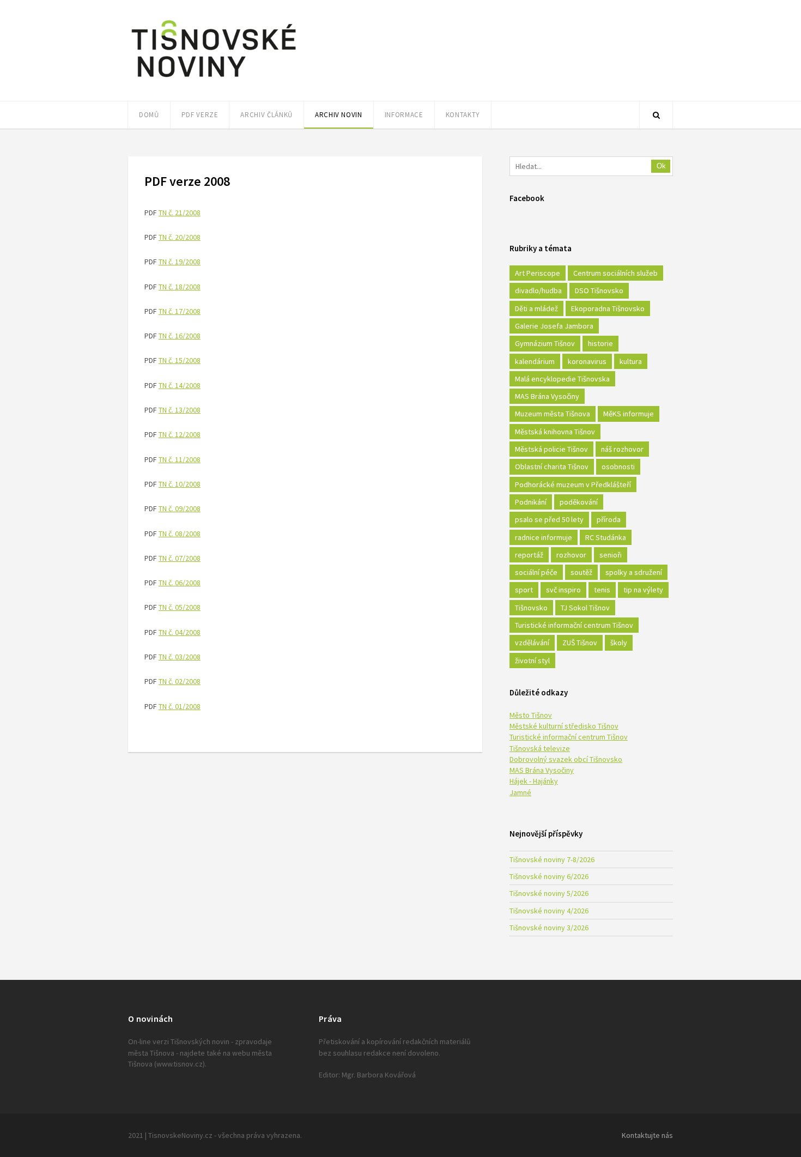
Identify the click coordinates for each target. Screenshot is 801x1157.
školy (618, 642)
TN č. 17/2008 (180, 311)
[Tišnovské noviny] (213, 79)
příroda (609, 519)
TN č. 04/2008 (180, 632)
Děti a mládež (536, 308)
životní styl (532, 660)
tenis (602, 590)
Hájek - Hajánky (533, 781)
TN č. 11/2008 (180, 459)
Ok (661, 166)
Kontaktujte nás (647, 1135)
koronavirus (587, 361)
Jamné (520, 792)
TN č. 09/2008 (180, 508)
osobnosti (618, 466)
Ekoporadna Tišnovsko (608, 308)
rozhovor (571, 555)
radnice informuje (543, 537)
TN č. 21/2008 (180, 212)
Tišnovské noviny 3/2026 (548, 927)
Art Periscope (537, 273)
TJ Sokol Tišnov (585, 608)
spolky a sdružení (633, 572)
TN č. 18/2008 (180, 287)
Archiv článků (266, 114)
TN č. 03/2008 (180, 657)
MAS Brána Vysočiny (547, 396)
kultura (631, 361)
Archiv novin (338, 114)
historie (600, 343)
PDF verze (200, 114)
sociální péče (536, 572)
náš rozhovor (622, 449)
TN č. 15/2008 (180, 360)
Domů (149, 114)
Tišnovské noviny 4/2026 (548, 911)
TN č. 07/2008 (180, 558)
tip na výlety (643, 590)
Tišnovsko (531, 608)
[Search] (656, 115)
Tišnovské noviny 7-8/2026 (551, 859)
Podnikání (531, 502)
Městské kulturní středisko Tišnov (563, 726)
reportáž (529, 555)
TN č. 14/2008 (180, 385)
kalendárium (535, 361)
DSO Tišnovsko (599, 290)
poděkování (579, 502)
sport (524, 590)
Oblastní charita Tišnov (551, 466)
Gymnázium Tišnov (545, 343)
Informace (404, 114)
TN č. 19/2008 (180, 261)
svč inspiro (563, 590)
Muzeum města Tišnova (552, 414)
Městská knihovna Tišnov (555, 432)
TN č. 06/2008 (180, 582)
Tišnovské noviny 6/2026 (548, 876)
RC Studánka (605, 537)
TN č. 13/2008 (180, 410)
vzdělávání (532, 642)
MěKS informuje (628, 414)
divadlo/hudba (538, 290)
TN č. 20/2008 (180, 237)
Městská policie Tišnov (551, 449)
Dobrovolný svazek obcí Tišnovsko (565, 759)
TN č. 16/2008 (180, 336)
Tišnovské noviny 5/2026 (548, 893)
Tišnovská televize (539, 748)
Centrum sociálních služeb (615, 273)
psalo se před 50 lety (549, 519)
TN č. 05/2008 (180, 607)
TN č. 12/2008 (180, 434)
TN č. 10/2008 (180, 484)
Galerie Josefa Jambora (554, 326)
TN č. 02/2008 (180, 681)
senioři (610, 555)
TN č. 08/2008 (180, 533)
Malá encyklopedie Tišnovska (562, 379)
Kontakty (463, 114)
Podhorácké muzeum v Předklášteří (573, 484)
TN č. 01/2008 (180, 706)
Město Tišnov (530, 715)
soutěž (581, 572)
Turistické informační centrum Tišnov (574, 625)
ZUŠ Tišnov (579, 642)
